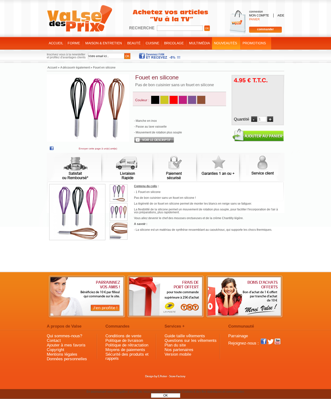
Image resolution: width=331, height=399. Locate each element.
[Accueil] (79, 18)
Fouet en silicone (157, 77)
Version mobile (178, 354)
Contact (54, 340)
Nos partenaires (179, 349)
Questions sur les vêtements (191, 340)
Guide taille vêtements (185, 336)
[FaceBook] (52, 149)
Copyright (55, 349)
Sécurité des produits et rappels (127, 356)
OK (165, 395)
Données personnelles (67, 359)
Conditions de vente (123, 336)
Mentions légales (62, 354)
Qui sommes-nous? (64, 336)
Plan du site (175, 345)
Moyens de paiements (125, 349)
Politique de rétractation (126, 345)
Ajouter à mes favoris (66, 345)
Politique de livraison (124, 340)
